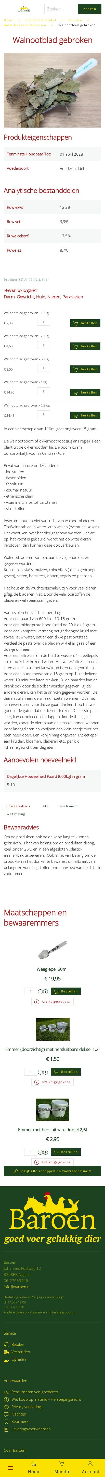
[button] (10, 1468)
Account (91, 1471)
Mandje (63, 1471)
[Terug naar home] (24, 9)
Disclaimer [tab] (67, 806)
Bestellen (89, 323)
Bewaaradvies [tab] (18, 806)
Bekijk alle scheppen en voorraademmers (56, 1171)
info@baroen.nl (17, 1286)
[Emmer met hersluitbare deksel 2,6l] (52, 1109)
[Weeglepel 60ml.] (53, 948)
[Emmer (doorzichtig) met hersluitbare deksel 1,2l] (53, 1029)
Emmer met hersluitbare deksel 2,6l (52, 1130)
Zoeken (89, 9)
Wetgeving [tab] (15, 814)
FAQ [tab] (44, 806)
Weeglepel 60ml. (53, 969)
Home (34, 1471)
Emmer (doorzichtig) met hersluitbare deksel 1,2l (52, 1049)
